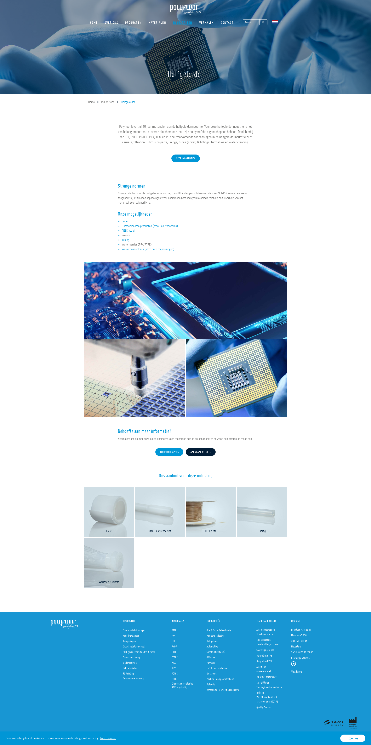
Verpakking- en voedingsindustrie (223, 688)
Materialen (157, 21)
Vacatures (296, 670)
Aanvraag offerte (201, 451)
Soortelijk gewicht (265, 648)
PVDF (174, 645)
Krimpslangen (129, 640)
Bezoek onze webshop (133, 677)
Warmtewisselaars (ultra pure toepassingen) (148, 249)
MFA (174, 661)
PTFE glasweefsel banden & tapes (139, 650)
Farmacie (211, 661)
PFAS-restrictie (179, 686)
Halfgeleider (213, 640)
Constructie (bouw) (216, 650)
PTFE (174, 629)
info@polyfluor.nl (301, 656)
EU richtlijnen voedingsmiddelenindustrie (269, 683)
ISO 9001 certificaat (266, 675)
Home (94, 21)
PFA (173, 634)
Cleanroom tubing (131, 656)
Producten (133, 21)
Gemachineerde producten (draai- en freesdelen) (150, 226)
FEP (173, 640)
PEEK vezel (128, 231)
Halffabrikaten (130, 667)
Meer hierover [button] (108, 738)
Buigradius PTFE (264, 654)
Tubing (125, 240)
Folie (125, 221)
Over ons (111, 21)
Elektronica (212, 672)
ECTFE (175, 656)
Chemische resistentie (182, 682)
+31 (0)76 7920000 (303, 651)
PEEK (174, 677)
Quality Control (263, 706)
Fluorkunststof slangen (134, 629)
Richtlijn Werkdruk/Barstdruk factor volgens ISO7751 (268, 696)
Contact (227, 21)
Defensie (211, 683)
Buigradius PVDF (264, 660)
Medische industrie (216, 634)
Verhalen (206, 21)
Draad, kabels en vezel (134, 645)
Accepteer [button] (352, 738)
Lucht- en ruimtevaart (218, 667)
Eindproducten (130, 661)
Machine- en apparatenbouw (220, 677)
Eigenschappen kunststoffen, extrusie (267, 640)
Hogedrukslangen (131, 634)
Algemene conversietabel (263, 668)
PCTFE (175, 672)
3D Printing (128, 672)
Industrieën (182, 21)
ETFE (174, 650)
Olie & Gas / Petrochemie (219, 629)
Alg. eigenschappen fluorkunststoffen (265, 630)
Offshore (211, 656)
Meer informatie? (185, 157)
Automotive (212, 645)
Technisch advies (169, 451)
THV (174, 667)
